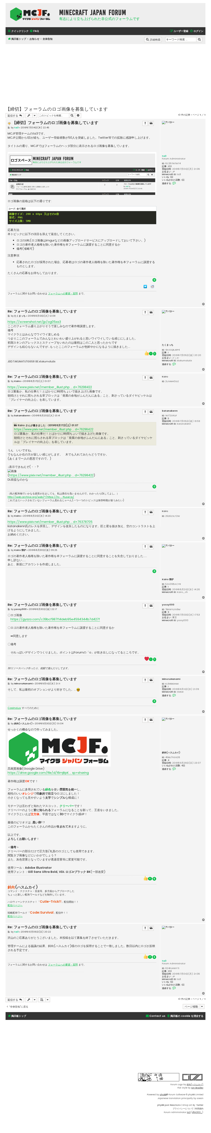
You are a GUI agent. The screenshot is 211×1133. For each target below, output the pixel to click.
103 (170, 166)
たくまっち (167, 345)
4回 (183, 765)
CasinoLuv (14, 708)
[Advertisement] (105, 73)
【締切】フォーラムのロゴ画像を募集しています (57, 108)
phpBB (163, 1094)
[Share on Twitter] (145, 286)
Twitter (199, 1105)
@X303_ (197, 1112)
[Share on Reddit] (152, 286)
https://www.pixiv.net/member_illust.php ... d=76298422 (50, 387)
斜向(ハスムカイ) (171, 752)
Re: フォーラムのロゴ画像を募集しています (42, 311)
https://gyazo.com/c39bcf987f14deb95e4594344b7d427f (55, 619)
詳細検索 (155, 39)
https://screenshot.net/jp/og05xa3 (34, 322)
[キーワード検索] (199, 39)
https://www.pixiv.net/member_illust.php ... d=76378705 (50, 522)
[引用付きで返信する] (151, 123)
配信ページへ (15, 905)
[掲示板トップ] (31, 14)
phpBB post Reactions (169, 1105)
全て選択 (21, 208)
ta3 (164, 156)
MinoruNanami (171, 679)
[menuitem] (34, 31)
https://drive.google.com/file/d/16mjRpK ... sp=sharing (48, 773)
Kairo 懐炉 (168, 579)
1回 (171, 177)
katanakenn (170, 411)
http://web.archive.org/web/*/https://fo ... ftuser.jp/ (41, 497)
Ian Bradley (197, 1087)
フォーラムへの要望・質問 (63, 293)
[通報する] (145, 123)
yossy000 (168, 604)
